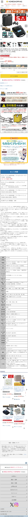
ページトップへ (26, 463)
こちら (25, 454)
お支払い (14, 476)
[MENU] (2, 2)
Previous (2, 11)
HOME (2, 5)
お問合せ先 (14, 486)
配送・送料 (14, 479)
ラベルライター (6, 7)
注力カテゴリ (14, 489)
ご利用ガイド (24, 5)
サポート (14, 496)
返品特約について (4, 83)
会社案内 (2, 509)
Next (26, 11)
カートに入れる (14, 515)
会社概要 (14, 500)
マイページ (14, 5)
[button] (1, 389)
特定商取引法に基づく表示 (6, 511)
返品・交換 (14, 483)
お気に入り (8, 5)
